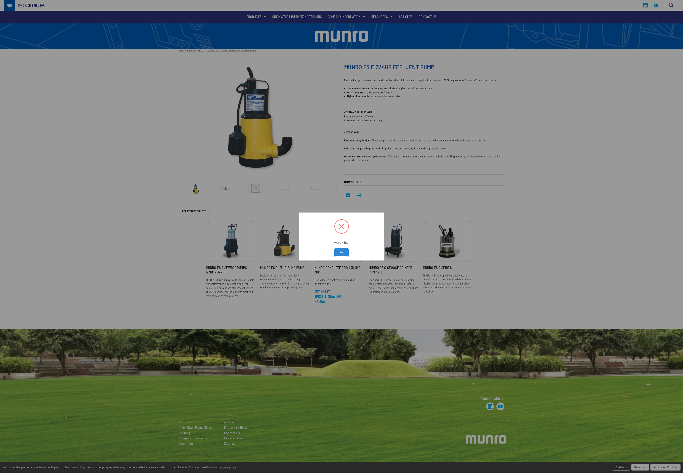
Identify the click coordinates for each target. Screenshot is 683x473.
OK (341, 252)
